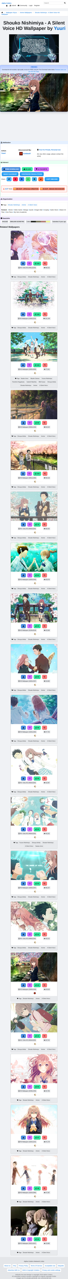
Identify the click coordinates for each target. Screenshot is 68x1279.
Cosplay (46, 210)
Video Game (18, 210)
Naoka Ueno (24, 378)
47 (38, 1137)
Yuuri (60, 28)
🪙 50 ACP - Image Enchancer (52, 189)
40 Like (28, 169)
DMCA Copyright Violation (31, 1270)
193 (37, 263)
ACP (6, 189)
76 (38, 524)
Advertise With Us (14, 1270)
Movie (10, 210)
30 (38, 1239)
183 (37, 314)
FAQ (14, 1266)
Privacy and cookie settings (51, 1270)
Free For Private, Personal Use (50, 150)
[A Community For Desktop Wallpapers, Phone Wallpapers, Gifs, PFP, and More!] (2, 12)
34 (38, 1036)
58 (38, 727)
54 (38, 829)
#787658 (38, 221)
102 (37, 365)
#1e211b (33, 221)
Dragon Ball (38, 210)
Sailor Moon (54, 210)
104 (37, 473)
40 (38, 985)
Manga (25, 210)
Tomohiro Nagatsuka (18, 382)
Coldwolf (27, 153)
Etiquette (61, 1266)
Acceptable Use (50, 1266)
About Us (7, 1266)
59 (38, 778)
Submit (13, 5)
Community (23, 5)
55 (38, 626)
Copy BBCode (52, 179)
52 (38, 934)
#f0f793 (48, 221)
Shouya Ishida (21, 277)
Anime (24, 205)
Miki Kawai (42, 382)
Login (31, 5)
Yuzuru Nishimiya (47, 378)
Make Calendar (10, 174)
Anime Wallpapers (26, 12)
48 (38, 1188)
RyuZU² (40, 271)
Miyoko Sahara (35, 378)
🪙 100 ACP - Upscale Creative (26, 189)
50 (38, 883)
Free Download (12, 169)
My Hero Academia (20, 212)
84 (38, 575)
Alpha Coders (6, 3)
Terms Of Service (36, 1266)
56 (38, 677)
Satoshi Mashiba (31, 382)
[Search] (64, 3)
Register (37, 5)
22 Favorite (42, 169)
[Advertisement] (34, 126)
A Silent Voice (32, 205)
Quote (31, 210)
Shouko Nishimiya (14, 205)
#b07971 (43, 221)
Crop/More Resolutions (32, 174)
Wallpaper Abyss (11, 12)
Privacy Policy (23, 1266)
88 (38, 423)
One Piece (9, 212)
